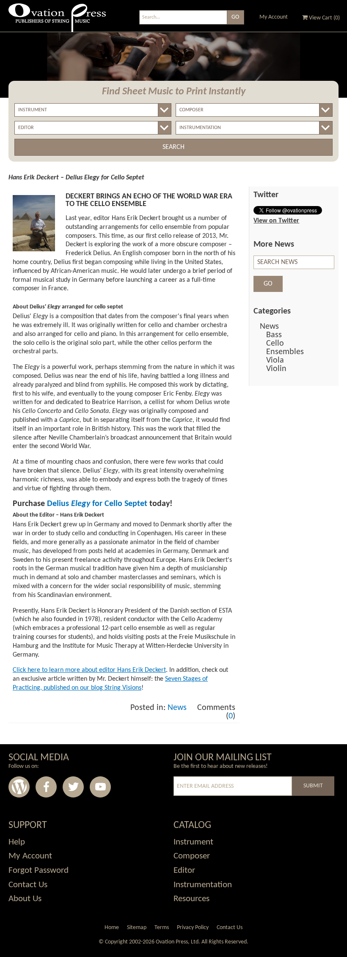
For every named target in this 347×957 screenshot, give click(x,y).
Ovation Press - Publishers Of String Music (57, 20)
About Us (24, 898)
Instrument (193, 842)
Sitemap (136, 927)
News (177, 708)
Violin (276, 369)
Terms (161, 927)
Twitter (73, 787)
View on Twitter (276, 220)
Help (16, 842)
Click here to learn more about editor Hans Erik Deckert (89, 670)
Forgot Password (38, 870)
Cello (275, 343)
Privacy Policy (193, 927)
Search (173, 147)
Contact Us (27, 884)
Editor (184, 870)
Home (112, 927)
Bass (274, 335)
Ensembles (285, 352)
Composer (192, 856)
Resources (191, 898)
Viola (275, 360)
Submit (313, 786)
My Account (273, 17)
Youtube (100, 787)
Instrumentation (203, 884)
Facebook (46, 787)
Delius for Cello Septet (97, 504)
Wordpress (19, 787)
